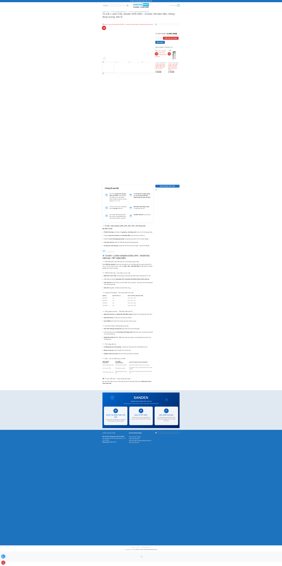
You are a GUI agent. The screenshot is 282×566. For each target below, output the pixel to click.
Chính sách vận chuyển (134, 437)
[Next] (150, 42)
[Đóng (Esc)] (14, 552)
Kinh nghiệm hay (146, 547)
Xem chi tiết (117, 200)
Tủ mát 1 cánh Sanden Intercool (139, 12)
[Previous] (105, 42)
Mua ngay (160, 42)
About (133, 547)
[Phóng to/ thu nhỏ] (1, 552)
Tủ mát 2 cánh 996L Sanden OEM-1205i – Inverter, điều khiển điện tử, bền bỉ (160, 66)
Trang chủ (105, 12)
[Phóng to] (104, 58)
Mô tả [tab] (104, 251)
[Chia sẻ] (10, 552)
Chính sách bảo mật (134, 442)
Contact (138, 547)
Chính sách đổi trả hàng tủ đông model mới (140, 440)
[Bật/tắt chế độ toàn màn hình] (5, 552)
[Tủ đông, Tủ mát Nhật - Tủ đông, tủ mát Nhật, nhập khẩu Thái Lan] (141, 5)
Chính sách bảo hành (134, 438)
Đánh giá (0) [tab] (111, 251)
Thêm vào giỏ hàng (170, 38)
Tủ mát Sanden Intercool (119, 12)
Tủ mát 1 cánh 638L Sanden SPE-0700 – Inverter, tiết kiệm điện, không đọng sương (173, 66)
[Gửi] (127, 5)
